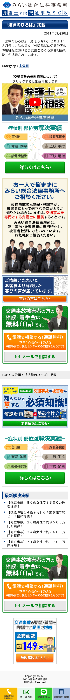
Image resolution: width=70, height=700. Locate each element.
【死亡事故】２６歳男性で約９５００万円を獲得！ (36, 524)
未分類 (24, 66)
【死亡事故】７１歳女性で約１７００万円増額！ (36, 543)
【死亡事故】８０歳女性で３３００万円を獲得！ (36, 504)
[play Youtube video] (35, 102)
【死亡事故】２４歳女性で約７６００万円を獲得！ (36, 534)
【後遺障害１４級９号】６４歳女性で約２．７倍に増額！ (36, 514)
